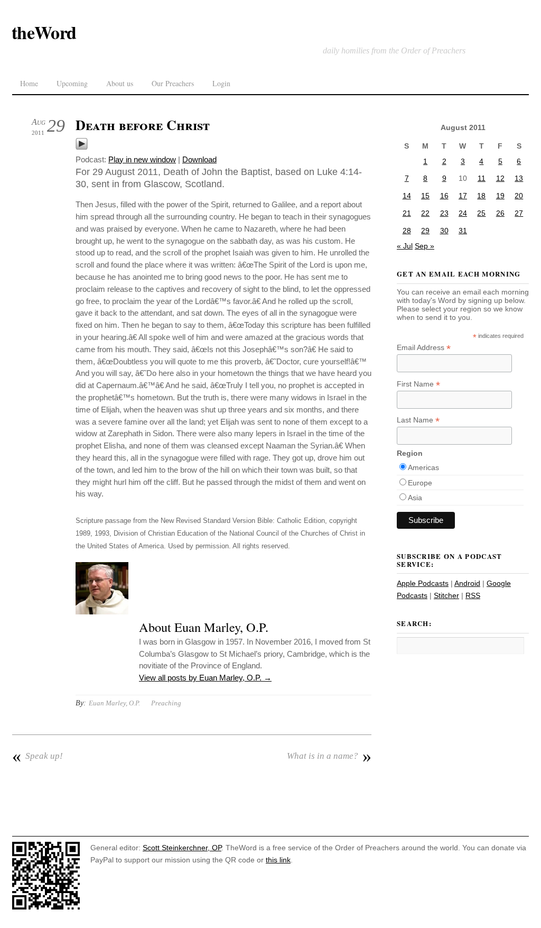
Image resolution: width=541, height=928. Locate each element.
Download (199, 159)
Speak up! (37, 756)
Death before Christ (143, 125)
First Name (418, 384)
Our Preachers (173, 83)
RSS (472, 595)
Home (29, 83)
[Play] (82, 147)
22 (425, 213)
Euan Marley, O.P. (114, 703)
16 (444, 195)
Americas (423, 467)
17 (463, 195)
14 (407, 195)
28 (407, 230)
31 (463, 230)
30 (444, 230)
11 (482, 178)
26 (500, 213)
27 (519, 213)
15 (425, 195)
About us (119, 83)
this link (278, 860)
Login (221, 83)
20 (519, 195)
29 (425, 230)
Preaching (166, 703)
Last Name (418, 420)
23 (444, 213)
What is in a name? (329, 756)
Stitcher (446, 595)
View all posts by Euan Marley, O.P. (205, 677)
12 (500, 178)
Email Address (424, 348)
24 (463, 213)
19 (500, 195)
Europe (420, 483)
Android (467, 583)
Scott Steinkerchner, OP (182, 847)
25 (481, 213)
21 (407, 213)
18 (481, 195)
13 (519, 178)
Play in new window (142, 159)
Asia (415, 497)
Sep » (424, 246)
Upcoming (72, 83)
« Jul (405, 246)
